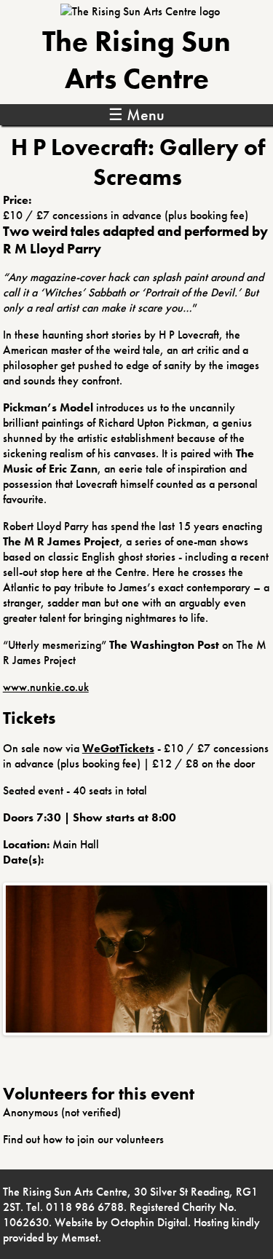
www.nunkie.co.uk (46, 687)
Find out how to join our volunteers (83, 1139)
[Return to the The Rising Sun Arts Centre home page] (140, 11)
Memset (79, 1237)
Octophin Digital (149, 1222)
